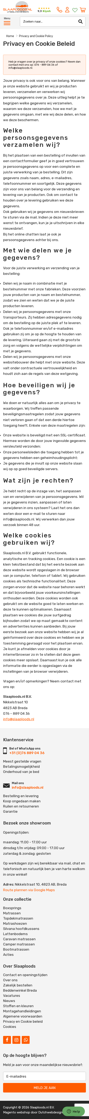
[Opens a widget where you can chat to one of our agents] (73, 1112)
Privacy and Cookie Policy (36, 36)
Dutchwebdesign (50, 1112)
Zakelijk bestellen (17, 985)
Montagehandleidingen (22, 1011)
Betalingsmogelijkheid (21, 766)
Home (10, 36)
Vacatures (11, 995)
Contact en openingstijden (25, 975)
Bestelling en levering (20, 796)
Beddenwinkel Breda (20, 990)
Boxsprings (12, 908)
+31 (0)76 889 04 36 (26, 753)
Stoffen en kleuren (18, 1006)
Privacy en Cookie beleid (23, 1021)
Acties (8, 954)
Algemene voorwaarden (22, 1016)
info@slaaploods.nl (18, 719)
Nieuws (9, 1001)
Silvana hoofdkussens (21, 929)
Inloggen (68, 9)
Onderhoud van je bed (21, 772)
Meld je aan (44, 1088)
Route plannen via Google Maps (29, 890)
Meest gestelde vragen (22, 761)
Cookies (9, 1027)
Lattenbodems (15, 934)
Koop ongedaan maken (22, 801)
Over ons (10, 980)
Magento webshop (16, 1112)
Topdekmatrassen (18, 918)
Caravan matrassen (19, 939)
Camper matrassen (19, 944)
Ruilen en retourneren (21, 806)
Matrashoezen (15, 923)
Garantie (10, 811)
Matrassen (12, 913)
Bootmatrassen (16, 949)
